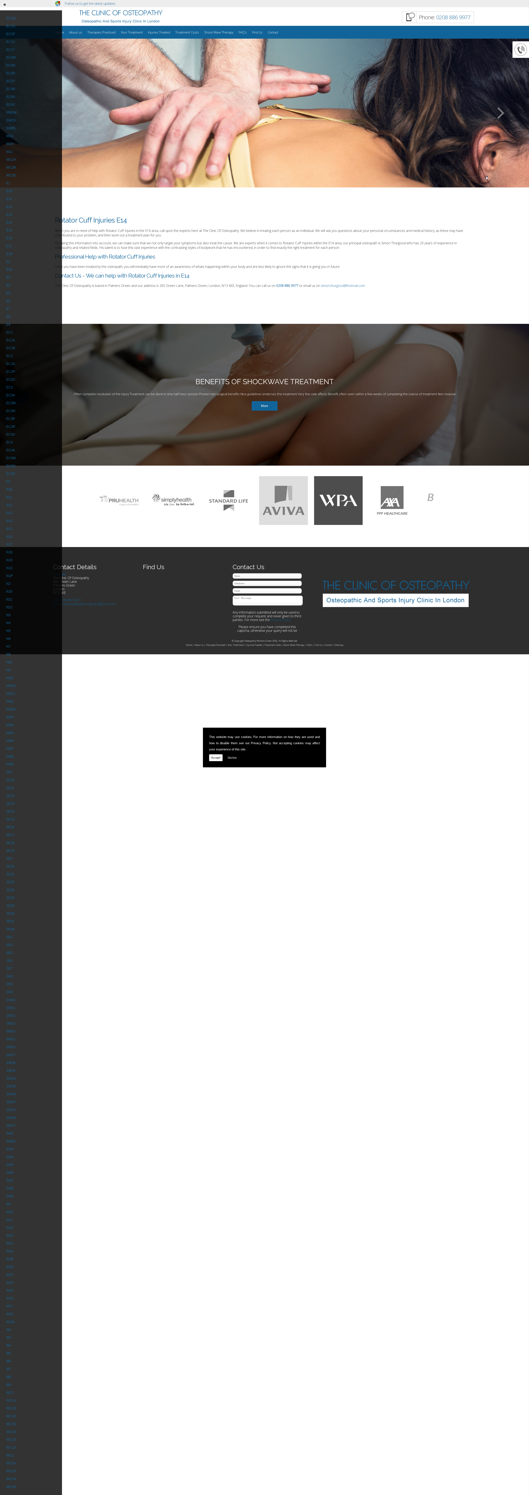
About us (75, 32)
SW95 (10, 128)
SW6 (9, 1172)
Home (189, 644)
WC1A (11, 1400)
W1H (10, 144)
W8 (8, 1377)
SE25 (10, 905)
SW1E (11, 1086)
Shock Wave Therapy (218, 32)
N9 (8, 670)
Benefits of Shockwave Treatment (264, 381)
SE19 (10, 850)
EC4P (10, 474)
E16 (9, 238)
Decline (232, 757)
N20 (9, 591)
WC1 (10, 1392)
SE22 (10, 882)
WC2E (11, 175)
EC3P (10, 419)
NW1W (11, 112)
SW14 (10, 1031)
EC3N (10, 411)
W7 (8, 1369)
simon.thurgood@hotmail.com (343, 285)
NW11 (10, 693)
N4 (8, 623)
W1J (9, 152)
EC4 (9, 442)
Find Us (257, 32)
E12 (9, 207)
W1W (10, 1322)
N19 (9, 560)
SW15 (10, 1039)
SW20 (10, 1141)
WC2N (11, 1479)
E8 (8, 316)
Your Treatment (132, 32)
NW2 (10, 701)
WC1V (11, 1439)
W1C (10, 136)
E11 (9, 199)
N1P (9, 576)
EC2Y (10, 81)
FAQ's (243, 32)
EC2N (10, 65)
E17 (9, 246)
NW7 (10, 748)
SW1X (11, 120)
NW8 (10, 756)
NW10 (10, 686)
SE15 (10, 819)
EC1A (10, 340)
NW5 (10, 733)
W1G (10, 1282)
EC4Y (10, 104)
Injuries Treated (159, 32)
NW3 (10, 717)
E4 (8, 285)
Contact (273, 32)
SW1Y (11, 1125)
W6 (8, 1361)
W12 (9, 1227)
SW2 (9, 1133)
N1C (9, 568)
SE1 (9, 772)
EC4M (10, 458)
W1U (10, 1314)
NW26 (10, 709)
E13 (9, 214)
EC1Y (10, 49)
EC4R (10, 89)
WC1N (11, 1424)
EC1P (10, 34)
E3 (8, 277)
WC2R (11, 1487)
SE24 (10, 898)
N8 (8, 654)
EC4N (10, 466)
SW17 (10, 1055)
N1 (8, 481)
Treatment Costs (187, 32)
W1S (9, 1298)
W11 (9, 1220)
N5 (8, 631)
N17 (9, 544)
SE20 (10, 866)
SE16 (10, 827)
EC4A (10, 450)
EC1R (10, 348)
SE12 (10, 796)
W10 (9, 1212)
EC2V (10, 379)
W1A (9, 1251)
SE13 (10, 803)
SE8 (9, 976)
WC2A (11, 1463)
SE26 (10, 913)
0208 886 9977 (453, 17)
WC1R (11, 1432)
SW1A (11, 1078)
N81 (9, 662)
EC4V (10, 97)
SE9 (9, 984)
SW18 (10, 1063)
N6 (8, 638)
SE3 (9, 937)
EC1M (10, 18)
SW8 (9, 1188)
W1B (9, 1259)
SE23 (10, 890)
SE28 (10, 929)
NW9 (10, 764)
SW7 (9, 1180)
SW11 (10, 1008)
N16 (9, 536)
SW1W (11, 1117)
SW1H (11, 1094)
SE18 (10, 843)
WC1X (11, 1447)
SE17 (10, 835)
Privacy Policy (261, 743)
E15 (9, 230)
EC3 (9, 387)
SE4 (9, 945)
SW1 (9, 992)
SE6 (9, 960)
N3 (8, 615)
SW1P (11, 1102)
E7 (8, 309)
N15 (9, 529)
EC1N (10, 26)
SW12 (10, 1015)
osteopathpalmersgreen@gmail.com (89, 604)
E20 (9, 269)
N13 (9, 513)
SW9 (9, 1196)
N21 (9, 599)
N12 (9, 505)
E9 (8, 324)
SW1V (11, 1110)
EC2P (10, 371)
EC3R (10, 426)
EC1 (9, 332)
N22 (9, 607)
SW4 (9, 1157)
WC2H (11, 1471)
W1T (9, 1306)
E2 (8, 261)
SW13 (10, 1023)
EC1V (10, 42)
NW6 (10, 741)
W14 (9, 1243)
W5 (8, 1353)
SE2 (9, 858)
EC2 (9, 356)
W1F (9, 1275)
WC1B (11, 1408)
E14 (9, 222)
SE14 (10, 811)
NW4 (10, 725)
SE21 (10, 874)
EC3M (10, 403)
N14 (9, 521)
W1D (10, 1267)
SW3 (9, 1149)
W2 (8, 1330)
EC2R (10, 73)
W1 (8, 1204)
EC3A (10, 395)
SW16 (10, 1047)
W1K (9, 1290)
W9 (8, 1385)
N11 (9, 497)
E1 (8, 183)
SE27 (10, 921)
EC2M (10, 57)
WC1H (11, 159)
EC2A (10, 364)
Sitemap (339, 644)
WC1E (11, 1416)
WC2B (11, 167)
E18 (9, 254)
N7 (8, 646)
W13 (9, 1235)
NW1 (10, 678)
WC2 (10, 1455)
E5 (8, 293)
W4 (8, 1345)
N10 (9, 489)
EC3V (10, 434)
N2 (8, 583)
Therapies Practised (101, 32)
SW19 (10, 1070)
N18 (9, 552)
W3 (8, 1337)
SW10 (10, 1000)
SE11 (10, 788)
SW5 (9, 1165)
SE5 (9, 953)
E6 (8, 301)
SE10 (10, 780)
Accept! (215, 757)
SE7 (9, 968)
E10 (9, 191)
